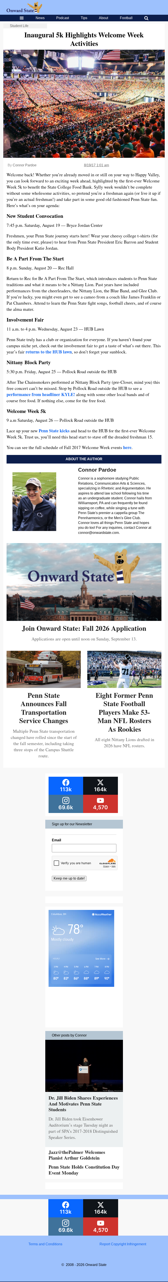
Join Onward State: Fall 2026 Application (84, 628)
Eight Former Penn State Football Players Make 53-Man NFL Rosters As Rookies (124, 712)
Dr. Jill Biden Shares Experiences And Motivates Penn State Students (83, 1103)
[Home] (24, 11)
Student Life (19, 26)
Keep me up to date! (69, 878)
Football (126, 18)
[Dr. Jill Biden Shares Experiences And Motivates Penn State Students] (84, 1093)
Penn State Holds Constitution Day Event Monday (84, 1169)
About (103, 18)
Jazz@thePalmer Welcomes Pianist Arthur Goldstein (77, 1154)
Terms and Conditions (45, 1244)
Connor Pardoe (25, 165)
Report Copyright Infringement (123, 1244)
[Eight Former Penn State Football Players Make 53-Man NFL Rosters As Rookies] (124, 686)
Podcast (62, 18)
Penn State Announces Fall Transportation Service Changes (43, 708)
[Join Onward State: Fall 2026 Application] (84, 619)
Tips (84, 18)
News (40, 18)
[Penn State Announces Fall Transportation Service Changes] (44, 686)
